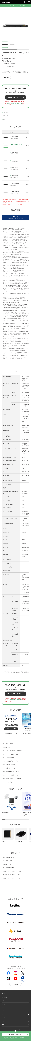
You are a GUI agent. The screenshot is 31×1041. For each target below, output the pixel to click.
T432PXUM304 (15, 152)
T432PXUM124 (15, 191)
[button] (15, 1000)
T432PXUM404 (15, 160)
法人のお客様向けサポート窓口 (13, 103)
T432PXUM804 (15, 175)
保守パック (6, 77)
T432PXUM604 (15, 167)
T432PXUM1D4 (15, 183)
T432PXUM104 (15, 136)
